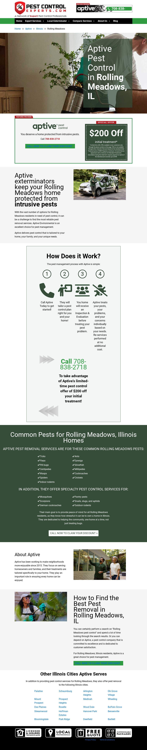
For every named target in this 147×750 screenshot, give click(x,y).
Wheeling (112, 699)
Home (19, 21)
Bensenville (113, 711)
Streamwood (40, 711)
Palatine (38, 691)
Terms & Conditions (107, 740)
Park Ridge (64, 719)
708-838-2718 (73, 364)
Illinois (39, 28)
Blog (115, 21)
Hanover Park (90, 711)
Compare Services (82, 21)
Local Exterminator (57, 21)
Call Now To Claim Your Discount (49, 146)
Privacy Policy (90, 740)
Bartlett (111, 719)
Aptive (28, 28)
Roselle (62, 707)
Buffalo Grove (115, 707)
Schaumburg (65, 691)
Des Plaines (40, 707)
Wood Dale (88, 707)
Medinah (87, 699)
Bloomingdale (41, 719)
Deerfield (87, 719)
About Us (102, 21)
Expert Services (33, 21)
